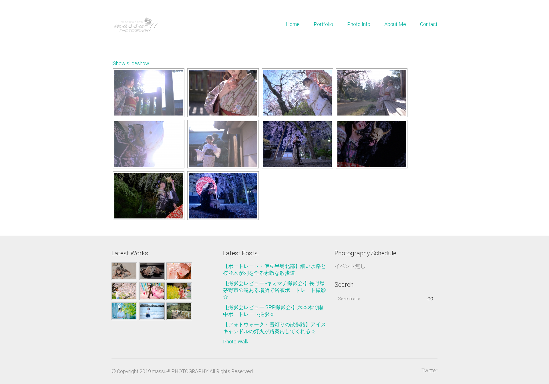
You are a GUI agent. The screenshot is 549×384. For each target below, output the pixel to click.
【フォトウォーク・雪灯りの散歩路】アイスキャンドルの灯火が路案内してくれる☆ (274, 327)
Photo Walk (235, 342)
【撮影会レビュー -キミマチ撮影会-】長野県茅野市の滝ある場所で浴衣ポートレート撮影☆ (274, 290)
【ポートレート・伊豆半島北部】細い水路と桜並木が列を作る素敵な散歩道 (274, 269)
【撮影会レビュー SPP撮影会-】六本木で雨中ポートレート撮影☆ (273, 310)
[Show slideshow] (131, 63)
